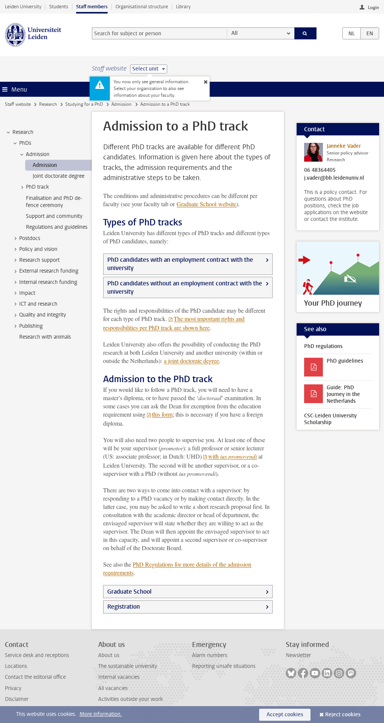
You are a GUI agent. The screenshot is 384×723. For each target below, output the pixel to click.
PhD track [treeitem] (37, 186)
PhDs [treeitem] (25, 143)
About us (108, 655)
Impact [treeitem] (27, 293)
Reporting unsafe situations (223, 666)
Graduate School (206, 204)
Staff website (18, 104)
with (232, 456)
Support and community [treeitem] (54, 216)
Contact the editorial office (35, 677)
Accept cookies (285, 714)
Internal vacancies (119, 677)
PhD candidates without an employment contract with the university (184, 287)
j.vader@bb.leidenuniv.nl (334, 178)
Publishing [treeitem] (31, 326)
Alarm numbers (209, 655)
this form (162, 414)
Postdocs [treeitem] (29, 238)
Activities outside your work (130, 699)
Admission (121, 104)
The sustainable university (127, 666)
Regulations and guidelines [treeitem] (56, 227)
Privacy (13, 688)
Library (183, 6)
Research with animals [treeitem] (45, 336)
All (234, 33)
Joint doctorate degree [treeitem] (58, 176)
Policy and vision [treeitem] (38, 249)
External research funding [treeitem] (48, 270)
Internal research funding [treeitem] (48, 282)
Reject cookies (342, 714)
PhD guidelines (345, 360)
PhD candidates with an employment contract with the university (180, 264)
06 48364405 (320, 170)
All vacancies (113, 688)
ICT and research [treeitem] (38, 304)
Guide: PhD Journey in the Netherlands (343, 394)
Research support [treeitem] (39, 260)
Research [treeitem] (22, 132)
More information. (101, 714)
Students (58, 6)
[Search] (305, 33)
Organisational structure (142, 6)
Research (48, 104)
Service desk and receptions (37, 655)
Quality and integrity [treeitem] (42, 314)
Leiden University (23, 6)
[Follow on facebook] (303, 673)
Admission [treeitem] (38, 154)
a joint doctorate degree (191, 360)
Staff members (92, 6)
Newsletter (298, 655)
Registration (123, 606)
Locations (16, 666)
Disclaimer (16, 699)
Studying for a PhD (84, 104)
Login (373, 7)
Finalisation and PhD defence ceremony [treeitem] (54, 202)
